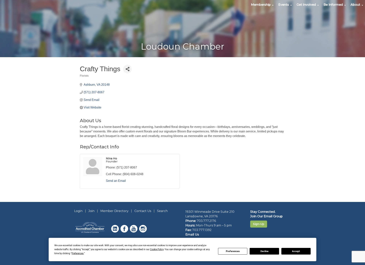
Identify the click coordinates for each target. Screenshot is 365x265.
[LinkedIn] (115, 231)
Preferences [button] (78, 253)
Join (91, 211)
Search (162, 211)
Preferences (233, 251)
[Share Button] (127, 69)
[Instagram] (143, 231)
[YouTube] (134, 231)
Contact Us (142, 211)
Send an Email (116, 180)
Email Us (192, 234)
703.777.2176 (206, 221)
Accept (296, 251)
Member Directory (114, 211)
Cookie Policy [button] (156, 249)
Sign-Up (258, 224)
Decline (264, 251)
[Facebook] (125, 231)
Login (78, 211)
